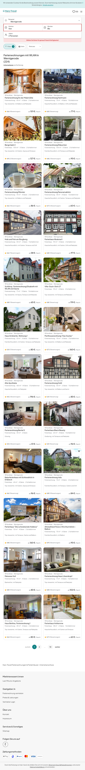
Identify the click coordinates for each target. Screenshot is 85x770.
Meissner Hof (10, 576)
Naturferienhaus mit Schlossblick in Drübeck (19, 478)
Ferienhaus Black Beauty (55, 430)
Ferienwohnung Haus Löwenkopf (58, 576)
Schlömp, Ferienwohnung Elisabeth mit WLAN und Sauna (21, 287)
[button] (42, 34)
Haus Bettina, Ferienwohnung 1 (17, 623)
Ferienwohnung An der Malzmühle (19, 98)
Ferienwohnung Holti (53, 383)
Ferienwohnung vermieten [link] (13, 693)
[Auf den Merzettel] (39, 71)
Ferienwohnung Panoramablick (58, 192)
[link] (6, 743)
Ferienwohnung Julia (53, 477)
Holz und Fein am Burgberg (16, 239)
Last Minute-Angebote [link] (12, 681)
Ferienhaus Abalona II (53, 239)
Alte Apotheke (11, 383)
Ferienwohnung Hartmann (55, 98)
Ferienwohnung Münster (15, 192)
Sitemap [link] (6, 731)
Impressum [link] (7, 718)
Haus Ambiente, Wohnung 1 (16, 336)
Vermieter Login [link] (9, 702)
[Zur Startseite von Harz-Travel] (9, 11)
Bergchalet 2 (10, 145)
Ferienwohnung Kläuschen (56, 145)
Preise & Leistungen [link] (10, 697)
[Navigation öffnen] (81, 11)
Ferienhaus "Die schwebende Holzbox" (21, 527)
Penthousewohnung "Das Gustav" (59, 336)
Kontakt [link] (6, 714)
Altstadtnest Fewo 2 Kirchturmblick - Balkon (60, 528)
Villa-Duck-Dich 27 (53, 286)
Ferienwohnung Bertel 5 (15, 430)
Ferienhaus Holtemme (54, 623)
